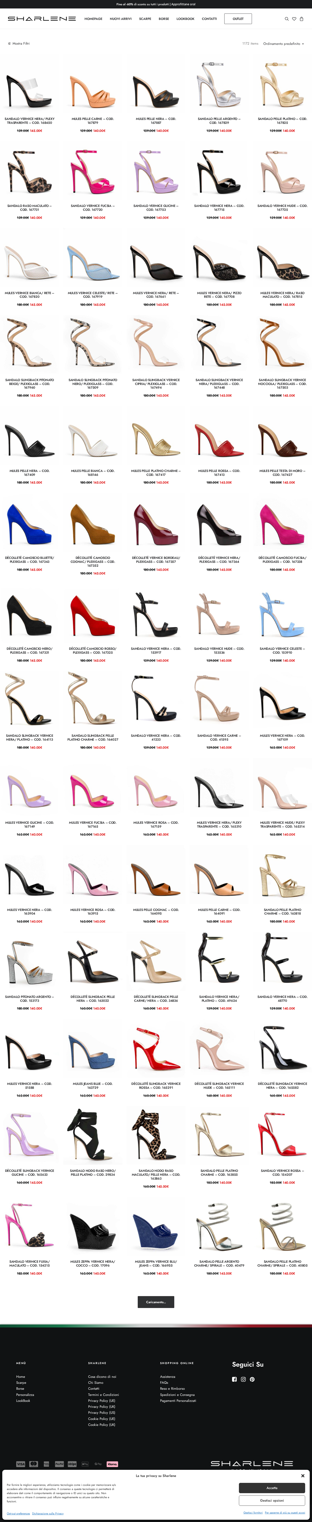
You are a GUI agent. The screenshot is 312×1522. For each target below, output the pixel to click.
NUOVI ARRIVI (121, 18)
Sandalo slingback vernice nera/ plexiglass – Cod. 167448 (219, 384)
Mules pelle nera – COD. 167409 (30, 473)
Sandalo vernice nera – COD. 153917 (156, 650)
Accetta (272, 1487)
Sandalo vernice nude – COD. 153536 (219, 650)
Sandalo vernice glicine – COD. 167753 (156, 207)
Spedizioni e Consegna (177, 1394)
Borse (20, 1388)
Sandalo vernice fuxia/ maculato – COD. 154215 (29, 1263)
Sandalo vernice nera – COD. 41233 (156, 737)
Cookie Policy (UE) (101, 1418)
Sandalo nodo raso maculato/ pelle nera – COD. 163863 (156, 1174)
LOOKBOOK (185, 18)
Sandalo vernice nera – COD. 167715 (219, 207)
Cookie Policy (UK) (101, 1424)
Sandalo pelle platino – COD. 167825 (282, 120)
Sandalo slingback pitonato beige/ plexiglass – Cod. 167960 (29, 384)
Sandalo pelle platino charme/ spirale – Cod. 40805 (282, 1263)
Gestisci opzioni (272, 1500)
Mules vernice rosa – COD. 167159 (155, 824)
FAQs (164, 1382)
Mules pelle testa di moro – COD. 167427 (282, 473)
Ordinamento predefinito (281, 44)
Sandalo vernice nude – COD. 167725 (282, 207)
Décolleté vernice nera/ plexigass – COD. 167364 (219, 559)
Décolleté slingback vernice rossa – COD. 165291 (155, 1085)
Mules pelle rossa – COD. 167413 (219, 473)
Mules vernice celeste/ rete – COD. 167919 (93, 295)
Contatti (93, 1388)
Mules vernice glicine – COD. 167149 (29, 824)
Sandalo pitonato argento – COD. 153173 (29, 998)
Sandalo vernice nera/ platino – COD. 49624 (219, 998)
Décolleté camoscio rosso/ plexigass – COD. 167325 (92, 650)
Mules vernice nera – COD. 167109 (282, 737)
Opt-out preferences (18, 1513)
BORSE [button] (164, 18)
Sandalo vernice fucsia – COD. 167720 (93, 207)
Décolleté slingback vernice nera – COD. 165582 (282, 1085)
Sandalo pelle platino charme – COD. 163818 (282, 911)
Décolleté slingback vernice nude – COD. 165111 (219, 1085)
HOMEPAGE (93, 18)
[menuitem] (93, 18)
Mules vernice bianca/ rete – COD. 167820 (29, 295)
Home (20, 1376)
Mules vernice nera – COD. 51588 (29, 1085)
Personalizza (25, 1394)
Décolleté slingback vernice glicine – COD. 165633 (29, 1172)
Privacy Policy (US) (101, 1412)
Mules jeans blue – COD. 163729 (93, 1085)
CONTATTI (209, 18)
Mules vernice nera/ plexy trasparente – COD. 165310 (219, 824)
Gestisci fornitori (253, 1513)
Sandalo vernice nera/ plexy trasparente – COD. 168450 (29, 120)
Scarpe (21, 1382)
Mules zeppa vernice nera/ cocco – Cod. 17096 (92, 1263)
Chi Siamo (95, 1382)
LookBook (23, 1400)
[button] (303, 1475)
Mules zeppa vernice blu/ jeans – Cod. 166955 (156, 1263)
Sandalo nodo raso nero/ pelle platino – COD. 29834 (93, 1172)
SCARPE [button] (145, 18)
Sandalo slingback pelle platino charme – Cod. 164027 (92, 737)
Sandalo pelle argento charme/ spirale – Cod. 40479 (219, 1263)
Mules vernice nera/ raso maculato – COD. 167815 (282, 295)
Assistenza (167, 1376)
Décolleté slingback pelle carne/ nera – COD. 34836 (156, 998)
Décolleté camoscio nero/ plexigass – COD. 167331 (29, 650)
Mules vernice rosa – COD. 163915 (92, 911)
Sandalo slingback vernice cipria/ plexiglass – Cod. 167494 (156, 384)
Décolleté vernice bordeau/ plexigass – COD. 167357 (156, 559)
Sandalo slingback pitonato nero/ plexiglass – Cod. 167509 (93, 384)
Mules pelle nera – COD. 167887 (156, 120)
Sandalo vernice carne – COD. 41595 (219, 737)
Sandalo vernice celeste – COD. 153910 (282, 650)
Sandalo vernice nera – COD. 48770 (282, 998)
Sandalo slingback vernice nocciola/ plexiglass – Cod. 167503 (282, 384)
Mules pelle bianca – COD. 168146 (93, 473)
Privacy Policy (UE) (101, 1400)
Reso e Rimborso (172, 1388)
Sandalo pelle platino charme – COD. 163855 (219, 1172)
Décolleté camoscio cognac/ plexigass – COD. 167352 (93, 561)
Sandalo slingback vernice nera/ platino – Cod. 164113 (29, 737)
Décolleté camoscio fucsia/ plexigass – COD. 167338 (283, 559)
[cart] (301, 18)
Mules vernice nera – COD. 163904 (29, 911)
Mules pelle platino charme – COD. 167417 (156, 473)
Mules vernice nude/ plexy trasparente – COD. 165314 (282, 824)
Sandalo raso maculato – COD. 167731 (29, 207)
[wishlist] (294, 18)
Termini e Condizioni (103, 1394)
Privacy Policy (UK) (101, 1406)
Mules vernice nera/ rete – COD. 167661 (156, 295)
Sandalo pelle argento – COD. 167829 (219, 120)
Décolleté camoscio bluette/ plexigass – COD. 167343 (29, 559)
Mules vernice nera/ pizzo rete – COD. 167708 (219, 295)
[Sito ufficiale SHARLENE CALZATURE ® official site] (43, 19)
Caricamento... (156, 1302)
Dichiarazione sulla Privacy (47, 1513)
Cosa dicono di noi (102, 1376)
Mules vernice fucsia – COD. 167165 (92, 824)
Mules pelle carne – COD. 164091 (219, 911)
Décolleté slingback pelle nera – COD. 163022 (93, 998)
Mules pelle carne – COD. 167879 (93, 120)
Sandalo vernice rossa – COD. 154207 (282, 1172)
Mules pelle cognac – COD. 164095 (156, 911)
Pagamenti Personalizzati (178, 1400)
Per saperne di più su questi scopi (285, 1513)
